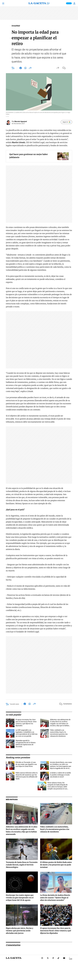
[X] (48, 958)
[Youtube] (64, 958)
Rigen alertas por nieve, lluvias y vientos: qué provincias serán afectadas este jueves (19, 930)
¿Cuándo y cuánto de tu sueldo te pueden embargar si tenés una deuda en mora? (60, 775)
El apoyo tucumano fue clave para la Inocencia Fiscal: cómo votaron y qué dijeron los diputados (55, 930)
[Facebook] (53, 958)
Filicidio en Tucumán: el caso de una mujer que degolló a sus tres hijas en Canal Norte (26, 764)
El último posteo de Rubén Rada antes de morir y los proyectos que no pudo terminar (56, 864)
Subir (70, 959)
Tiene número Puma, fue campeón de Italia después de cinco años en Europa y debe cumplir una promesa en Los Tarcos (57, 787)
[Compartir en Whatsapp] (25, 68)
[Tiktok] (58, 958)
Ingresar (74, 3)
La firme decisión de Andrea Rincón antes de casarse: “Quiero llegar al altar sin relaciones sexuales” (55, 897)
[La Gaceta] (39, 3)
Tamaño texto (14, 704)
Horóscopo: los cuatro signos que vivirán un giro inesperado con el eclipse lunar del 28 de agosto (20, 897)
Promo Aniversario (69, 3)
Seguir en (65, 122)
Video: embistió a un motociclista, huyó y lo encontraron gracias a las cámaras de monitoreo (54, 829)
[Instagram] (42, 958)
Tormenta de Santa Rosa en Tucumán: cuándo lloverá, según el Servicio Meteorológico (22, 864)
